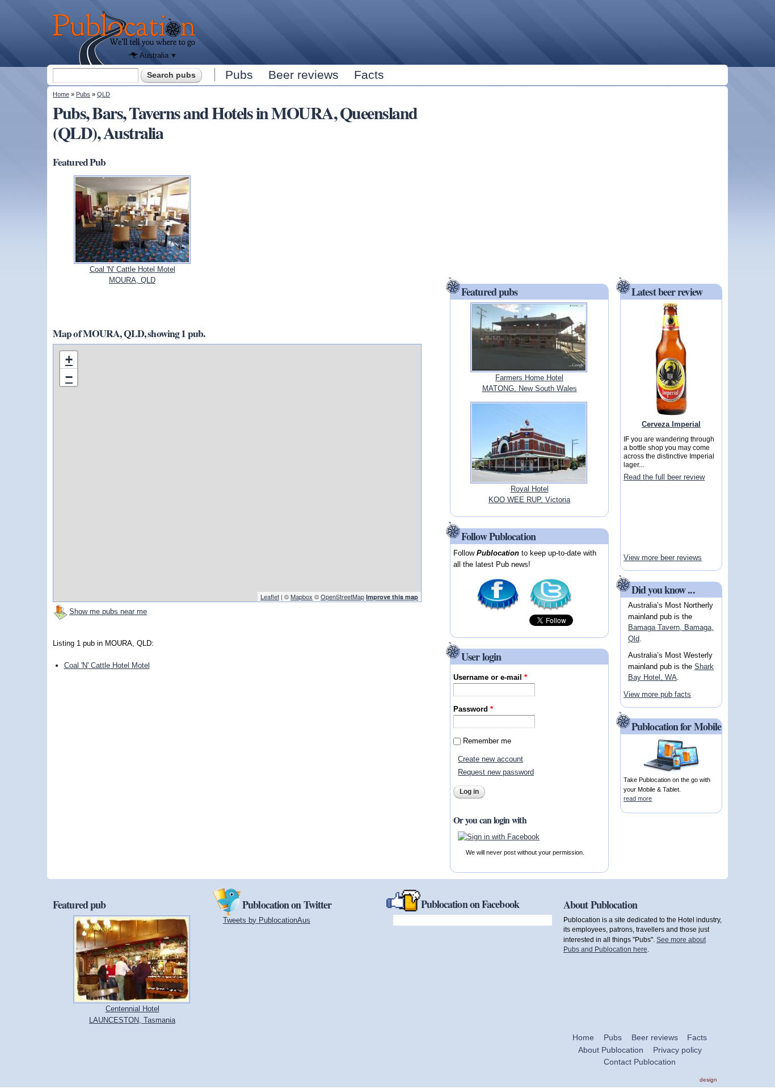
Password (473, 709)
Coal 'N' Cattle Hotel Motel (107, 665)
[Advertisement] (464, 31)
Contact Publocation (640, 1061)
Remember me (487, 741)
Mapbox (301, 596)
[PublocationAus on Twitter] (550, 609)
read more (638, 798)
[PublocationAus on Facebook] (498, 609)
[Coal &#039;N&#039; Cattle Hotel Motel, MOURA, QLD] (132, 258)
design (708, 1080)
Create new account (490, 759)
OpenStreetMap (342, 596)
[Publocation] (127, 38)
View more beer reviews (663, 557)
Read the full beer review (664, 477)
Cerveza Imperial (671, 424)
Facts (369, 74)
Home (61, 94)
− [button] (69, 377)
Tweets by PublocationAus (266, 920)
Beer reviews (303, 74)
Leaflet (269, 596)
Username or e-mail (490, 677)
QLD (103, 94)
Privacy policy (677, 1049)
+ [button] (69, 359)
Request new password (496, 772)
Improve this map (392, 596)
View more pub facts (657, 694)
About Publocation (610, 1049)
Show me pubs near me (108, 611)
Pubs (239, 74)
